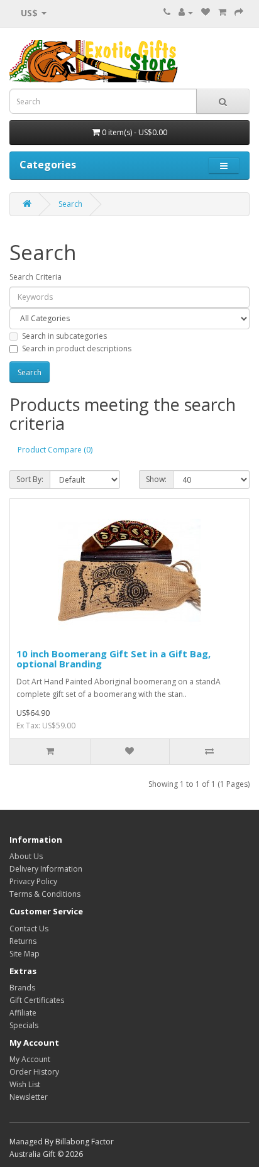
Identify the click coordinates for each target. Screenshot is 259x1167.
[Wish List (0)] (205, 12)
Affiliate (22, 1012)
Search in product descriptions (76, 348)
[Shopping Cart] (222, 12)
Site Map (24, 953)
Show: (156, 479)
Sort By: (29, 479)
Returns (22, 941)
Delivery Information (45, 868)
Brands (22, 987)
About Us (26, 856)
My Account (29, 1059)
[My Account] (186, 12)
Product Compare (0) (55, 449)
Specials (23, 1025)
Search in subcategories (64, 336)
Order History (34, 1071)
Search (70, 204)
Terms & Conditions (44, 894)
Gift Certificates (36, 1000)
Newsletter (28, 1097)
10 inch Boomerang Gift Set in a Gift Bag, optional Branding (113, 659)
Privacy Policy (33, 881)
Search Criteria (35, 276)
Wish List (24, 1084)
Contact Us (28, 928)
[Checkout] (238, 12)
